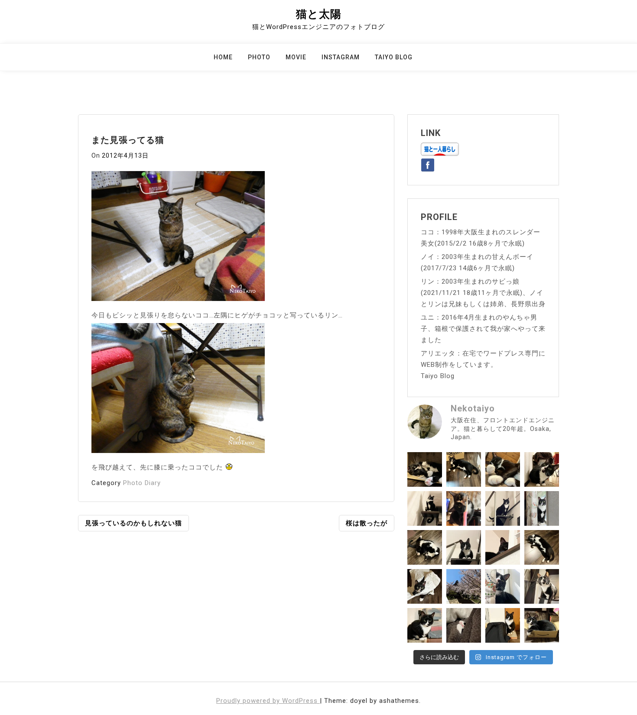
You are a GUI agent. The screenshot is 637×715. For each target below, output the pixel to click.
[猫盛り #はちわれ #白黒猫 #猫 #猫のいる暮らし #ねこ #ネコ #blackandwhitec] (541, 625)
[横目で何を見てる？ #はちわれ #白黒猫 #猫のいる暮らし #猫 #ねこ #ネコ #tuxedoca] (424, 625)
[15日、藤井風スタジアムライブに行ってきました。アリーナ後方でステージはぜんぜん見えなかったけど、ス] (502, 625)
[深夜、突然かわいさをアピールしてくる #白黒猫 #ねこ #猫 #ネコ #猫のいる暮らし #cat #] (541, 547)
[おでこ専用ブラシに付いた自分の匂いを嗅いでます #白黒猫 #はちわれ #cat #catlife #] (463, 508)
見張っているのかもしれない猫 (133, 523)
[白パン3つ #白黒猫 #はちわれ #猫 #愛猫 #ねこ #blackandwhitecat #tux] (502, 469)
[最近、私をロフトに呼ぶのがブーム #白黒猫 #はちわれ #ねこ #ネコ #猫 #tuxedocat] (463, 547)
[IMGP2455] (178, 391)
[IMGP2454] (178, 239)
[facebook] (428, 163)
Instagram (341, 57)
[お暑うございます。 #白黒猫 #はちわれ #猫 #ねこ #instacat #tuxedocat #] (463, 469)
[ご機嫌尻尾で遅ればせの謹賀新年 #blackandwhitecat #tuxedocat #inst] (502, 508)
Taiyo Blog (394, 57)
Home (223, 57)
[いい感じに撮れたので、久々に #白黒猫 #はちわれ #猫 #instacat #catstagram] (502, 586)
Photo (259, 57)
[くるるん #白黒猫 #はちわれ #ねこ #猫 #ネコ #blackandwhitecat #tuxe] (424, 508)
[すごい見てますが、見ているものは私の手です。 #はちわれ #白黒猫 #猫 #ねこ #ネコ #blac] (541, 469)
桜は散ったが (366, 523)
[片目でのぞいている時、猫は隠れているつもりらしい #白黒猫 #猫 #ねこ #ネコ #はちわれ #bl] (502, 547)
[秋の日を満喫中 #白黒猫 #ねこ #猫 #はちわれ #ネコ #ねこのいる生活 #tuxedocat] (541, 508)
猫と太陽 (318, 14)
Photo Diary (142, 483)
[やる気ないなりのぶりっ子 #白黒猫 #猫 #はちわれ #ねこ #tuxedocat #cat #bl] (424, 469)
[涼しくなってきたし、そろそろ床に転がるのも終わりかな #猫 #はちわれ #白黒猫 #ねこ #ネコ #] (424, 547)
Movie (296, 57)
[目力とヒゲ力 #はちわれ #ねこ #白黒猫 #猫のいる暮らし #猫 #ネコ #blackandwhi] (541, 586)
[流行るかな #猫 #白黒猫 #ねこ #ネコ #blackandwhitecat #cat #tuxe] (424, 586)
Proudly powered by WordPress (268, 701)
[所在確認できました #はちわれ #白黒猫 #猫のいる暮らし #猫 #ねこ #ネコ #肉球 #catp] (463, 625)
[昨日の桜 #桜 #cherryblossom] (463, 586)
